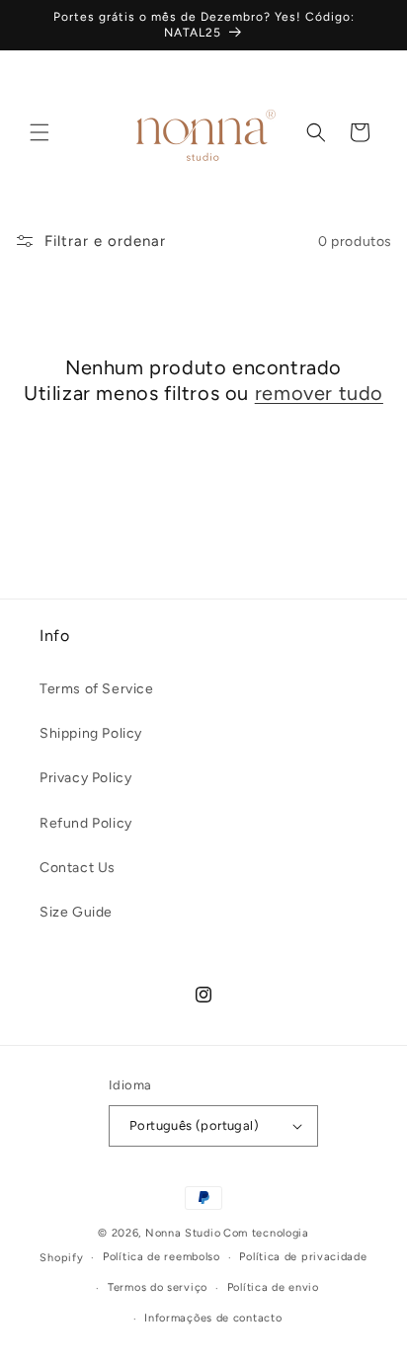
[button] (39, 132)
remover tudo (319, 393)
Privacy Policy (85, 777)
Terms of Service (97, 688)
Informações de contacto (213, 1318)
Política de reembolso (161, 1256)
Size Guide (76, 912)
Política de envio (273, 1287)
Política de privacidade (302, 1256)
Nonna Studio (182, 1233)
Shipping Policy (91, 733)
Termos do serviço (157, 1287)
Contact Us (78, 867)
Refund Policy (86, 823)
